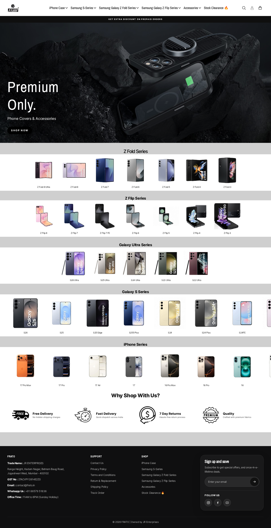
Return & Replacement (103, 480)
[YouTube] (227, 502)
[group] (44, 172)
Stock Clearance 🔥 (216, 8)
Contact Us (97, 462)
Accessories (191, 8)
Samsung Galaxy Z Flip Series (160, 8)
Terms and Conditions (103, 474)
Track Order (97, 492)
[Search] (244, 8)
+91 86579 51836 (35, 491)
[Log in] (252, 8)
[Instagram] (208, 502)
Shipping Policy (99, 486)
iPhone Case (57, 8)
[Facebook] (217, 502)
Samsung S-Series (82, 8)
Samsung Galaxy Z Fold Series (117, 8)
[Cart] (260, 8)
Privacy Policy (99, 469)
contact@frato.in (25, 485)
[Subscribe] (254, 482)
